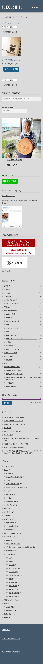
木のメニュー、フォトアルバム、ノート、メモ (21, 339)
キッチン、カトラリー (13, 328)
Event (6, 470)
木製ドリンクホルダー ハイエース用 (16, 444)
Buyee (4, 203)
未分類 (6, 617)
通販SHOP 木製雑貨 (10, 311)
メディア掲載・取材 (12, 484)
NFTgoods (7, 293)
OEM (7, 540)
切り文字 (9, 360)
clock (10, 561)
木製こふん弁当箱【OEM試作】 (14, 447)
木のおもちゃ (13, 582)
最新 (5, 363)
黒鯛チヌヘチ (10, 501)
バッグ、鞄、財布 (14, 575)
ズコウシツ (7, 519)
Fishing (6, 491)
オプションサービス (20, 17)
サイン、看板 (8, 356)
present (8, 473)
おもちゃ (9, 318)
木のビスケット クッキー (13, 431)
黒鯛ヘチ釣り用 (11, 386)
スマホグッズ (8, 296)
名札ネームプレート (12, 321)
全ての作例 (7, 537)
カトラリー (7, 512)
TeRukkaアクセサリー (11, 300)
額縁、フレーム (11, 335)
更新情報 (9, 530)
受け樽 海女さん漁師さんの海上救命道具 (20, 547)
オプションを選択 (11, 69)
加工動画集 (7, 428)
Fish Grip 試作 (8, 435)
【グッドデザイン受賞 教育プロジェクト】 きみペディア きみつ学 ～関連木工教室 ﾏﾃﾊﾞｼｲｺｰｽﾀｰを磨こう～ (22, 452)
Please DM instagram (8, 196)
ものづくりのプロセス (11, 533)
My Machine (10, 523)
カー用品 (12, 565)
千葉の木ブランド (10, 600)
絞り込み (6, 403)
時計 (7, 332)
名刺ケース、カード (12, 349)
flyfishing (9, 494)
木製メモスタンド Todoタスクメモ (15, 424)
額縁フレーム (13, 596)
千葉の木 (7, 307)
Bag (7, 325)
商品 (5, 603)
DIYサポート (8, 466)
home (4, 17)
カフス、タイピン (12, 303)
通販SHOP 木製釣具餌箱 (12, 367)
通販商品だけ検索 (7, 107)
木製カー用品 (10, 314)
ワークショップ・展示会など (15, 487)
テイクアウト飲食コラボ (14, 477)
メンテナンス (8, 289)
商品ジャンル (10, 610)
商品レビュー (8, 614)
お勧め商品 (10, 607)
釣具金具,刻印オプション (14, 374)
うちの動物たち (11, 526)
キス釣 (8, 498)
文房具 (8, 342)
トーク (8, 480)
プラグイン (7, 286)
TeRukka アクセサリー (11, 505)
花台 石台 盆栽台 (14, 593)
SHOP (9, 17)
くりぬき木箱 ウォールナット (13, 421)
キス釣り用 (10, 383)
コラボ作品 (7, 516)
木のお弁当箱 (13, 586)
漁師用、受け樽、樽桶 (13, 370)
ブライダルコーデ (12, 544)
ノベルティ (12, 572)
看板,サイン (12, 589)
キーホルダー (10, 346)
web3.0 (6, 508)
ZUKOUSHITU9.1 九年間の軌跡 (14, 417)
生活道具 (9, 554)
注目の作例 (10, 551)
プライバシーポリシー (11, 638)
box (10, 558)
